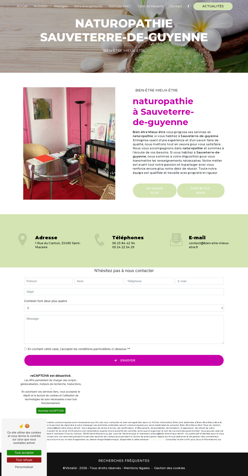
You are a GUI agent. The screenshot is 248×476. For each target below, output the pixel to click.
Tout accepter (24, 452)
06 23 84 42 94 (123, 243)
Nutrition (40, 6)
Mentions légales (137, 468)
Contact (176, 6)
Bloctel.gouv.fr (156, 439)
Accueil (22, 6)
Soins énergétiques (88, 6)
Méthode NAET (120, 6)
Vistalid (71, 468)
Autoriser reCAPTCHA (51, 410)
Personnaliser (24, 467)
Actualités (213, 6)
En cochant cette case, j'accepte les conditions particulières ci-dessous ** (79, 349)
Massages (61, 6)
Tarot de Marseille (151, 6)
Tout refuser (24, 460)
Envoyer (128, 360)
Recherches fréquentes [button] (124, 461)
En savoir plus (155, 191)
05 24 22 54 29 (123, 247)
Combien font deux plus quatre (45, 301)
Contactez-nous (200, 191)
